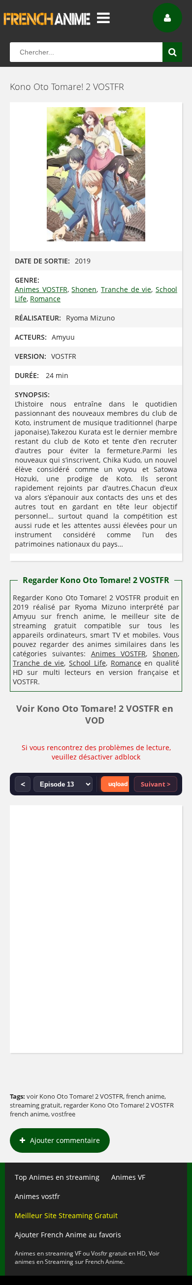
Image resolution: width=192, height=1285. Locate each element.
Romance (45, 298)
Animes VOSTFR (41, 289)
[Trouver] (172, 52)
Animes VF (128, 1177)
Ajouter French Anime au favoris (68, 1234)
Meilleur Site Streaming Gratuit (66, 1215)
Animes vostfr (37, 1196)
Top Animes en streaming (57, 1177)
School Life (87, 663)
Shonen (83, 289)
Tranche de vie (126, 289)
